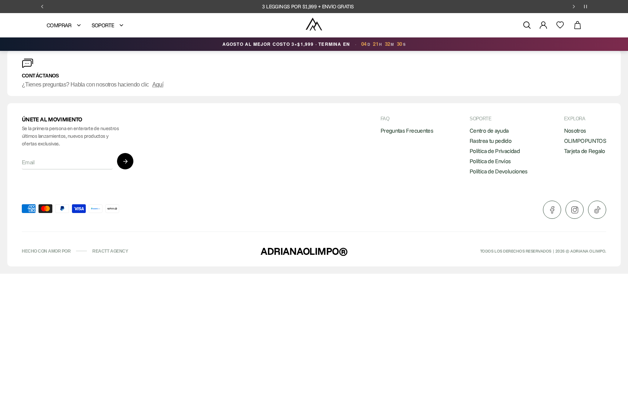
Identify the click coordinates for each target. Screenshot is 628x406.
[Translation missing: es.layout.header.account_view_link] (543, 25)
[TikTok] (597, 210)
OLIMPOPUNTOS (585, 140)
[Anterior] (42, 6)
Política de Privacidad (495, 150)
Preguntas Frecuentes (407, 130)
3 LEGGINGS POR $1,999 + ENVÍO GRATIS (308, 6)
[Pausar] (585, 6)
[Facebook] (552, 210)
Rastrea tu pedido (490, 140)
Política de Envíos (490, 161)
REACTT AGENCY (110, 251)
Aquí (157, 84)
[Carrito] (577, 25)
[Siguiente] (574, 6)
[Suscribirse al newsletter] (125, 161)
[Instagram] (574, 210)
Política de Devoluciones (499, 171)
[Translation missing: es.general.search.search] (527, 25)
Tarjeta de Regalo (584, 150)
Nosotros (575, 130)
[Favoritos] (560, 25)
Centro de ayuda (489, 130)
